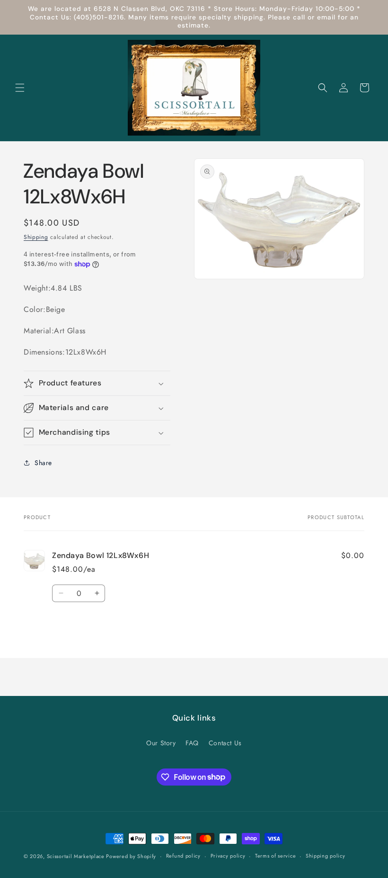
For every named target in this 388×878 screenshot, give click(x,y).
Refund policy (183, 856)
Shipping (36, 237)
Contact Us (225, 743)
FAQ (192, 743)
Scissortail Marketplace (76, 856)
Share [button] (43, 462)
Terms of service (275, 856)
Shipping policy (325, 856)
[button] (19, 87)
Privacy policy (228, 856)
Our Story (161, 743)
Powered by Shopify (131, 856)
